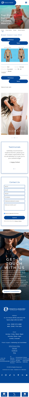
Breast (14, 30)
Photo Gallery (9, 30)
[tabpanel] (14, 114)
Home (2, 30)
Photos (4, 395)
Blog (14, 353)
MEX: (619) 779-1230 (14, 326)
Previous (11, 40)
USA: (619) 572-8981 (14, 324)
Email (24, 395)
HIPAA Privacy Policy (14, 346)
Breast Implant (21, 30)
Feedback (14, 350)
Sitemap (14, 348)
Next (18, 43)
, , (14, 319)
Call (14, 395)
